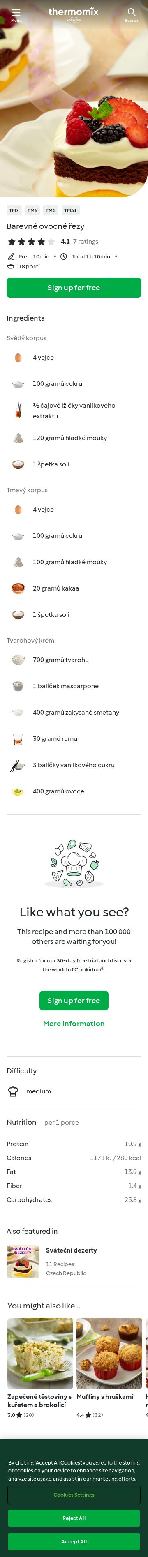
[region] (74, 1498)
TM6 (33, 210)
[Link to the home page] (74, 15)
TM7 (14, 210)
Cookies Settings (74, 1495)
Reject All (73, 1518)
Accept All (73, 1542)
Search (131, 20)
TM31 (70, 210)
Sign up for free (74, 287)
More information (74, 1023)
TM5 (51, 210)
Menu (16, 20)
